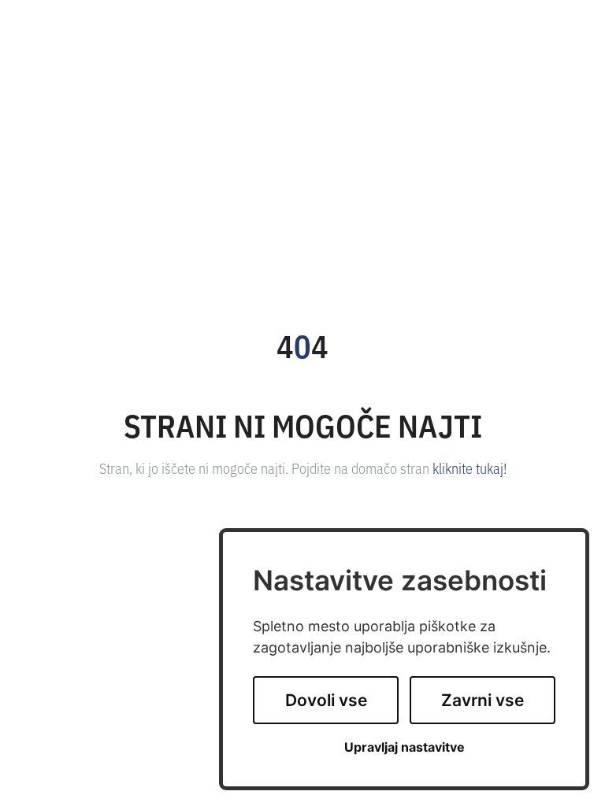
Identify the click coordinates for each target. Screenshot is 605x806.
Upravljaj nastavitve (404, 747)
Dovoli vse (326, 700)
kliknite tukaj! (469, 467)
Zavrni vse (482, 700)
